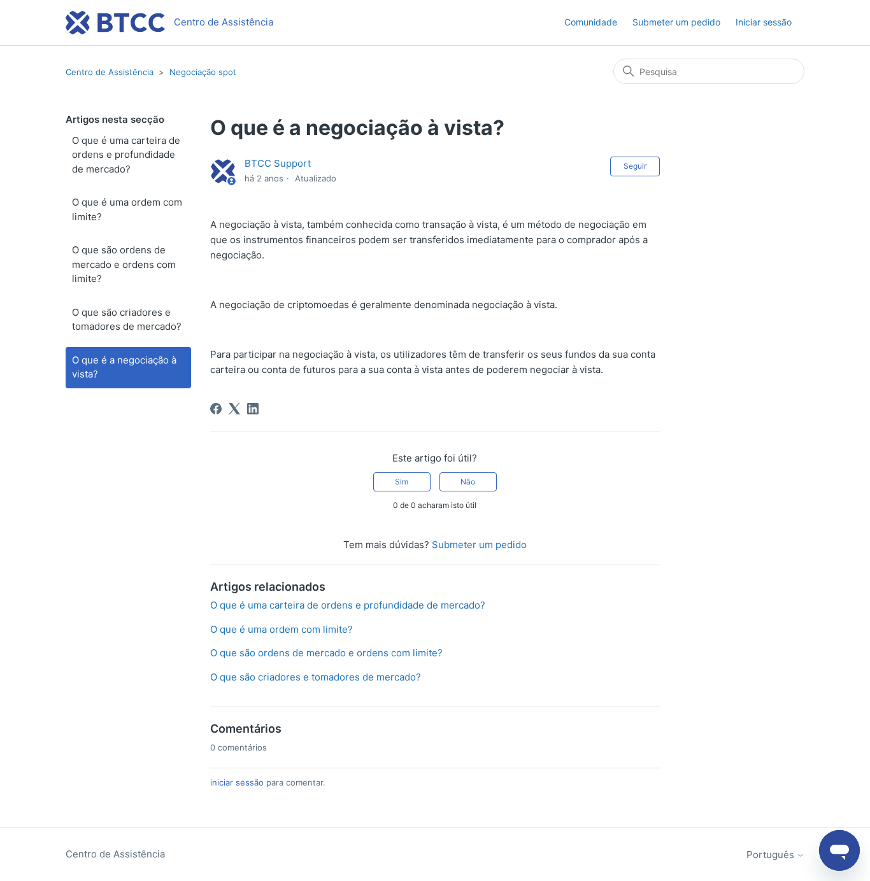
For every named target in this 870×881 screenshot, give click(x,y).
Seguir (635, 166)
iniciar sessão (237, 782)
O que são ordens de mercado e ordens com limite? (124, 264)
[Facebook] (216, 408)
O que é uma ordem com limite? (127, 209)
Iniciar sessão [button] (764, 22)
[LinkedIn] (253, 408)
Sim (401, 481)
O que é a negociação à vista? (124, 367)
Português (771, 854)
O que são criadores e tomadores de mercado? (127, 319)
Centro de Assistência (109, 72)
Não (467, 481)
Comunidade (590, 22)
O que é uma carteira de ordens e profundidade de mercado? (126, 154)
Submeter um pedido (676, 22)
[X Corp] (234, 408)
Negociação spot (202, 72)
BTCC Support (278, 163)
